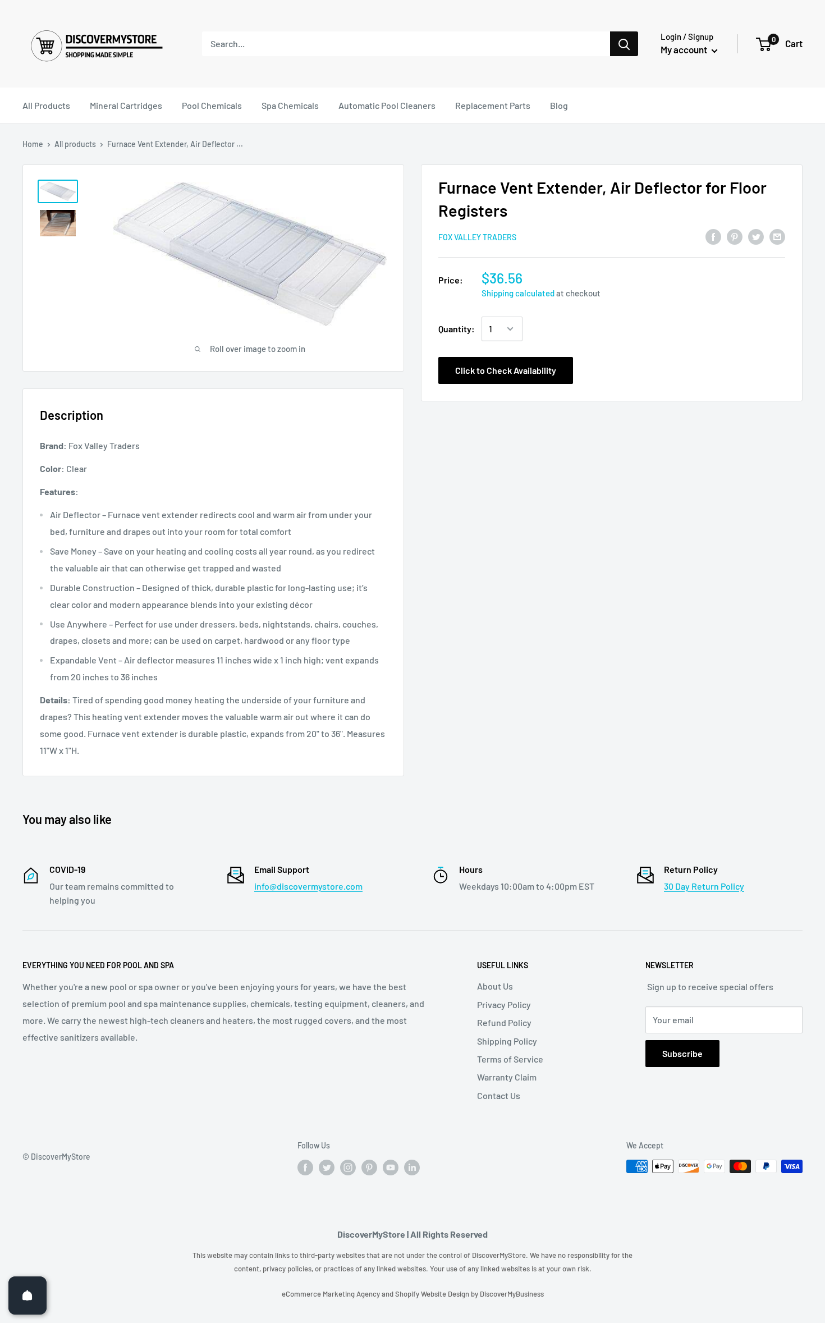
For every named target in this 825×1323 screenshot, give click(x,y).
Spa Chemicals (290, 105)
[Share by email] (777, 236)
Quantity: (456, 328)
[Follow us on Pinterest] (369, 1167)
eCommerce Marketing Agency (332, 1293)
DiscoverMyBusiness (512, 1293)
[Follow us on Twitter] (326, 1167)
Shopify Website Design (433, 1293)
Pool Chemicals (212, 105)
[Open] (27, 1295)
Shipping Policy (507, 1041)
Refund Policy (504, 1022)
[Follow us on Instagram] (348, 1167)
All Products (46, 105)
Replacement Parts (492, 105)
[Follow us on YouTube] (390, 1167)
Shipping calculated (518, 293)
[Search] (624, 43)
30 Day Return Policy (704, 886)
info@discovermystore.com (308, 886)
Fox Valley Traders (477, 237)
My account (685, 49)
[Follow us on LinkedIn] (412, 1167)
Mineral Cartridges (126, 105)
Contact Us (498, 1095)
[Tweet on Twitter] (756, 236)
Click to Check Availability (505, 370)
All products (75, 144)
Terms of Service (510, 1059)
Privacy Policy (504, 1004)
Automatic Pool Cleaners (387, 105)
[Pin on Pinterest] (734, 236)
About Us (495, 986)
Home (32, 144)
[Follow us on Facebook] (305, 1167)
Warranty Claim (507, 1077)
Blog (559, 105)
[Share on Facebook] (713, 236)
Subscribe (682, 1053)
